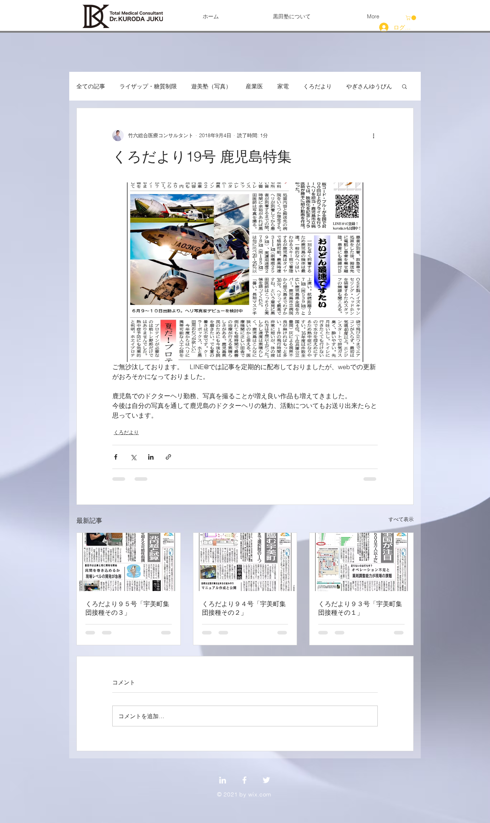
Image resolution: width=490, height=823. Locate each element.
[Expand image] (245, 272)
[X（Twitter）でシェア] (133, 457)
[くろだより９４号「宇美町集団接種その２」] (245, 562)
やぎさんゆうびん (369, 86)
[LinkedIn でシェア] (150, 457)
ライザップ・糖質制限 (148, 86)
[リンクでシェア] (168, 457)
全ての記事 (90, 86)
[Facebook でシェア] (115, 457)
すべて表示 (401, 519)
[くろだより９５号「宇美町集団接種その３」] (128, 562)
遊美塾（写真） (211, 86)
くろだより (317, 86)
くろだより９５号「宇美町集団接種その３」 (127, 608)
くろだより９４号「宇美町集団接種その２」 (244, 608)
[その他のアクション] (373, 135)
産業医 (254, 86)
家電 (283, 86)
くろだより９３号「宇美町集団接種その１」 (360, 608)
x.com (262, 794)
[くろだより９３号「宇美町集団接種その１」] (361, 562)
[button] (411, 17)
